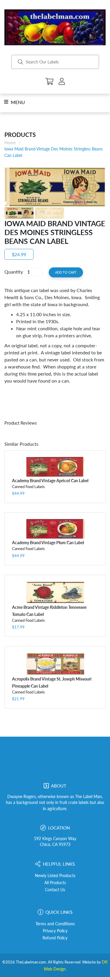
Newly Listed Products (55, 875)
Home (10, 142)
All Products (55, 882)
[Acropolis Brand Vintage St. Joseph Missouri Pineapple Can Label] (55, 663)
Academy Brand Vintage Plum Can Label (48, 542)
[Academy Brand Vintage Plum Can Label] (55, 529)
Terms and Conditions (55, 923)
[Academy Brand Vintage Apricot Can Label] (55, 467)
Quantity (13, 271)
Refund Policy (55, 938)
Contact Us (55, 889)
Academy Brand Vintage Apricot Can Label (50, 480)
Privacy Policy (55, 931)
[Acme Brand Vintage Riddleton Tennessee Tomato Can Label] (55, 592)
